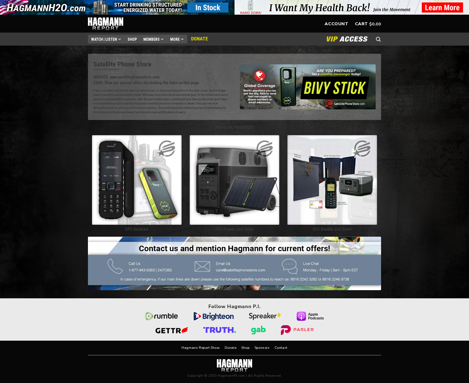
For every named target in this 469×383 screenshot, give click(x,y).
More (175, 39)
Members (151, 39)
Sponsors (262, 348)
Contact (281, 348)
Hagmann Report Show (201, 348)
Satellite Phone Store (122, 64)
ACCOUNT (336, 24)
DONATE (199, 39)
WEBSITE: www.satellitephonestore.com (126, 77)
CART (361, 24)
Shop (132, 39)
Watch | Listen (104, 39)
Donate (231, 348)
